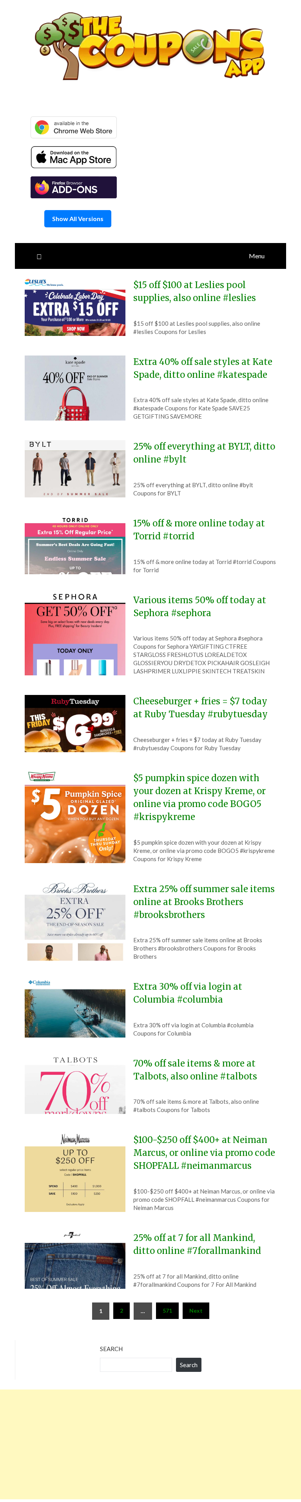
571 (167, 1310)
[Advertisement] (150, 1444)
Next (196, 1310)
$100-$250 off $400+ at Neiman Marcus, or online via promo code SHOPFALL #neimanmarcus (204, 1152)
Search (111, 1348)
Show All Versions (77, 218)
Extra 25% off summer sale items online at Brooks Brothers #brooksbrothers (204, 901)
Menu (257, 255)
